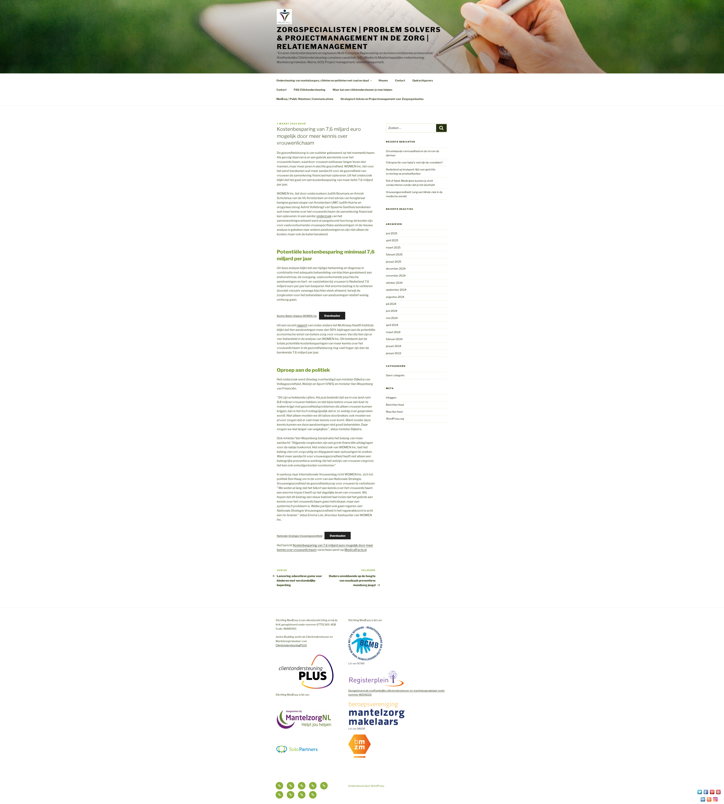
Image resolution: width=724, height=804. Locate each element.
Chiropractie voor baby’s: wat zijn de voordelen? (414, 162)
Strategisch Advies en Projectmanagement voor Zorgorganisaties (382, 98)
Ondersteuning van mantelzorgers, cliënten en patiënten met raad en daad (322, 80)
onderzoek (323, 216)
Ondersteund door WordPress (366, 785)
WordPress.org (395, 418)
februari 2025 (394, 254)
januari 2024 (393, 346)
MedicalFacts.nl (355, 550)
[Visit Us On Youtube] (718, 794)
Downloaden (332, 315)
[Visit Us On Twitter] (699, 794)
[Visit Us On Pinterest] (712, 794)
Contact (400, 80)
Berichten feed (395, 404)
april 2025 (392, 240)
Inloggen (391, 397)
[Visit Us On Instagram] (715, 801)
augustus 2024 (395, 296)
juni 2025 (391, 233)
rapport (302, 325)
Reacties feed (394, 411)
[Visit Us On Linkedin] (703, 801)
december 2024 (396, 268)
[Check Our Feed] (709, 801)
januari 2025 (393, 261)
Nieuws (383, 80)
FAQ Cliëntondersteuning (309, 89)
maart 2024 (393, 332)
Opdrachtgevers (422, 80)
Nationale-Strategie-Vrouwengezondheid (299, 535)
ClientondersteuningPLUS (291, 645)
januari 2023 (393, 353)
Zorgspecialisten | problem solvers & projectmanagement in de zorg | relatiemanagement (359, 38)
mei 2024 (392, 318)
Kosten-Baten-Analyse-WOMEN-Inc (297, 315)
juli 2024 (391, 303)
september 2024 (396, 289)
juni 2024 (391, 310)
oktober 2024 (394, 282)
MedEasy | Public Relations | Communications (304, 98)
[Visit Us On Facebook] (706, 794)
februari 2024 (394, 339)
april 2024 (392, 325)
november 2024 (396, 275)
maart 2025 (393, 247)
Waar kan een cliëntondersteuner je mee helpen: (362, 89)
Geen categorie (395, 375)
